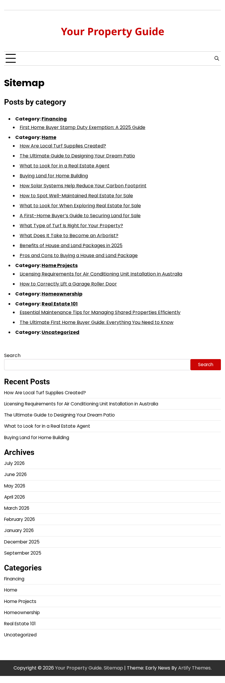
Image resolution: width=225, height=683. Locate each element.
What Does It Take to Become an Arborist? (69, 235)
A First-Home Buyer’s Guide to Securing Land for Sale (80, 215)
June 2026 (15, 474)
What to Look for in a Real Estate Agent (65, 165)
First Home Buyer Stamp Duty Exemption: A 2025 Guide (82, 127)
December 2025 (22, 542)
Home (49, 137)
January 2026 (19, 530)
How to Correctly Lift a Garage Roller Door (68, 284)
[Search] (216, 58)
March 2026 (16, 508)
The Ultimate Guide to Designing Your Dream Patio (77, 155)
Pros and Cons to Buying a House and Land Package (79, 255)
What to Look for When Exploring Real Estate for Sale (80, 205)
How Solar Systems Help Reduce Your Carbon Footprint (83, 185)
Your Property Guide (112, 31)
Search (12, 355)
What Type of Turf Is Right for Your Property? (71, 225)
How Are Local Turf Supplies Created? (63, 145)
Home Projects (60, 265)
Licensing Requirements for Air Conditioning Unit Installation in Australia (101, 274)
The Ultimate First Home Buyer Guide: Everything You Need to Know (96, 322)
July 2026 (14, 463)
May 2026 (14, 486)
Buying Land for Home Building (54, 175)
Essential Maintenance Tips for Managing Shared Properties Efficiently (100, 312)
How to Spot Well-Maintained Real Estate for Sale (76, 195)
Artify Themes (194, 668)
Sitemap (113, 668)
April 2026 (14, 497)
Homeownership (62, 293)
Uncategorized (60, 332)
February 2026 (19, 519)
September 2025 (22, 553)
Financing (54, 118)
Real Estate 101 (60, 303)
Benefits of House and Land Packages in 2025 (71, 245)
